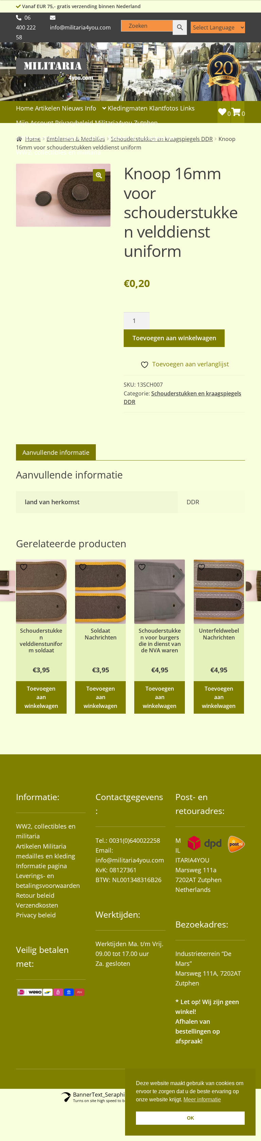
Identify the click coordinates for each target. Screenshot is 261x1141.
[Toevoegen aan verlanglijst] (24, 567)
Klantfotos (163, 108)
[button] (99, 175)
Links (187, 108)
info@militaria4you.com (129, 860)
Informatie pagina (41, 866)
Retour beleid (35, 895)
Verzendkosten (37, 905)
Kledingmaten (127, 108)
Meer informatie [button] (202, 1099)
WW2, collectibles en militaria (58, 152)
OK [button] (190, 1118)
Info (90, 108)
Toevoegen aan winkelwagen (174, 338)
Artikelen (47, 108)
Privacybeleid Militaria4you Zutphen (106, 123)
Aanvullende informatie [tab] (55, 452)
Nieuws (72, 108)
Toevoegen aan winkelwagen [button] (41, 697)
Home (24, 108)
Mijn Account (34, 123)
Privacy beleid (36, 915)
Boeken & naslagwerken (142, 138)
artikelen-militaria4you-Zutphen (61, 138)
